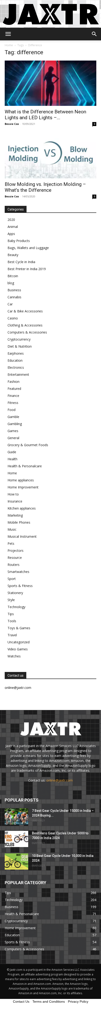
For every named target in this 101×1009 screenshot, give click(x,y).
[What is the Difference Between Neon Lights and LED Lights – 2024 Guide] (50, 83)
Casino (13, 318)
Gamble (13, 416)
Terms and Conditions (48, 1001)
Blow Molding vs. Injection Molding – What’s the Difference (45, 187)
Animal (13, 226)
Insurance (15, 501)
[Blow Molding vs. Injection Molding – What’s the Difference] (50, 156)
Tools (12, 621)
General (13, 438)
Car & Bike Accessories (25, 311)
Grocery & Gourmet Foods (28, 445)
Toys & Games (19, 628)
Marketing (15, 515)
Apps (11, 233)
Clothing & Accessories (25, 325)
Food (12, 409)
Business (14, 290)
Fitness (13, 402)
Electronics (16, 367)
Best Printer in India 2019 (27, 269)
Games (13, 431)
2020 (11, 219)
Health (12, 459)
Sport (12, 578)
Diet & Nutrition (20, 346)
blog (11, 283)
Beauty (13, 255)
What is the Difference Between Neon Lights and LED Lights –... (45, 114)
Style (11, 600)
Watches (14, 656)
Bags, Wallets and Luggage (28, 248)
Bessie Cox (12, 124)
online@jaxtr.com (59, 780)
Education (15, 360)
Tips (11, 614)
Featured (14, 388)
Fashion (13, 381)
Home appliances (21, 480)
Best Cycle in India (21, 262)
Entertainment (18, 374)
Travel (12, 635)
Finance (13, 395)
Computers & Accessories (27, 332)
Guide (12, 452)
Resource (15, 557)
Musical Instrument (22, 536)
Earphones (16, 353)
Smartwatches (18, 571)
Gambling (15, 424)
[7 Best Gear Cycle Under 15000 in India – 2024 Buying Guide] (16, 816)
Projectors (15, 550)
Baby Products (19, 240)
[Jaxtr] (50, 14)
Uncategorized (19, 642)
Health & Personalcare (25, 466)
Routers (13, 564)
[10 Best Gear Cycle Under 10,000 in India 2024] (16, 861)
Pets (11, 543)
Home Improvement (23, 487)
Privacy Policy (78, 1001)
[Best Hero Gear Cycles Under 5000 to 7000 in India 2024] (16, 839)
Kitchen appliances (22, 508)
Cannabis (14, 297)
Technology (16, 607)
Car (10, 304)
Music (12, 529)
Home (9, 45)
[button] (8, 34)
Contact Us (21, 1001)
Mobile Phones (19, 522)
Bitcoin (13, 276)
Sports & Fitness (20, 585)
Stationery (15, 593)
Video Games (18, 649)
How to (13, 494)
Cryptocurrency (19, 339)
